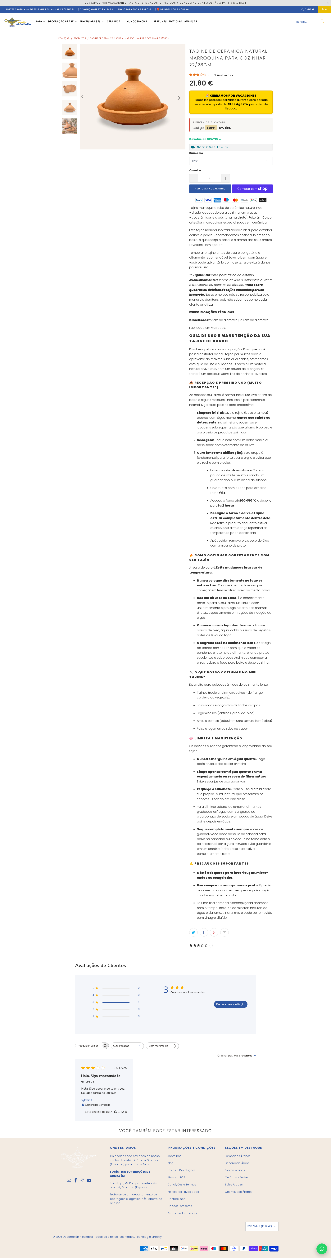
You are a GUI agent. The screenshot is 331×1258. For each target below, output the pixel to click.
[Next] (178, 97)
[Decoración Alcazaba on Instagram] (82, 1180)
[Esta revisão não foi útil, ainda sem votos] (122, 1112)
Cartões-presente (179, 1206)
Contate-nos (176, 1199)
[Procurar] (322, 22)
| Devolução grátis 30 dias (95, 9)
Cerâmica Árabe (236, 1177)
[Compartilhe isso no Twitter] (193, 932)
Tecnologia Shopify (149, 1237)
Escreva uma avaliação (230, 1004)
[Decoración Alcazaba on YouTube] (89, 1180)
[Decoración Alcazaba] (18, 21)
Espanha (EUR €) (259, 1226)
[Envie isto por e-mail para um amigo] (224, 932)
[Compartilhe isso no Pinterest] (214, 932)
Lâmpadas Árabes (238, 1156)
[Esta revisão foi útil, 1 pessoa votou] (115, 1112)
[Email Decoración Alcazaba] (69, 1180)
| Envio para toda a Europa (134, 9)
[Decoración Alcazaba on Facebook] (76, 1180)
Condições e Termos (181, 1184)
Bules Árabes (234, 1184)
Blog (170, 1163)
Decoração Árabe (237, 1163)
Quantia (195, 170)
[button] (40, 22)
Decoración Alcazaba (78, 1237)
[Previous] (83, 96)
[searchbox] (88, 1046)
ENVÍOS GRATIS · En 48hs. (212, 147)
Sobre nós (174, 1156)
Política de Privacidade (183, 1192)
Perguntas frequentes (182, 1213)
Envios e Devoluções (181, 1170)
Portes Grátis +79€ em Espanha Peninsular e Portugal (40, 9)
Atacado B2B (176, 1177)
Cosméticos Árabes (238, 1192)
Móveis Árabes (235, 1170)
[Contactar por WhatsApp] (321, 1248)
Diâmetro (196, 153)
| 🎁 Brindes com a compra (172, 9)
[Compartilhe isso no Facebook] (204, 932)
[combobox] (127, 1046)
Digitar (310, 9)
